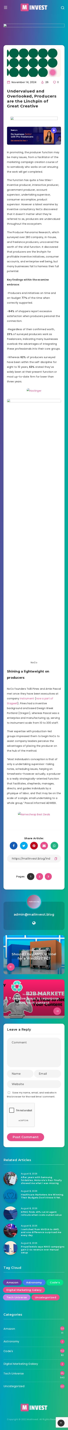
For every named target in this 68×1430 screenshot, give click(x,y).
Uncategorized (45, 1297)
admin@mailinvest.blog (34, 914)
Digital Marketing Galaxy (23, 1290)
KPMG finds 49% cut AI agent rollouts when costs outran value (41, 1213)
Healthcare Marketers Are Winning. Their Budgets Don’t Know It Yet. (42, 1196)
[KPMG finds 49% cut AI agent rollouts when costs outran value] (10, 1213)
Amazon (12, 1282)
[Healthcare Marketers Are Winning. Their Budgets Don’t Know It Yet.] (10, 1196)
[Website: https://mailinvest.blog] (34, 923)
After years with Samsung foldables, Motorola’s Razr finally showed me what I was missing (41, 1180)
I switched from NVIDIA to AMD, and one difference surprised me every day (41, 1232)
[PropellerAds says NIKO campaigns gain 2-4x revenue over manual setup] (10, 1248)
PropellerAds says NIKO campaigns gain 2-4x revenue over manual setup (42, 1249)
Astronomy (34, 1282)
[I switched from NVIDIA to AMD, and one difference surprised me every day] (10, 1231)
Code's (55, 1282)
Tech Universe (16, 1297)
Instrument (27, 698)
